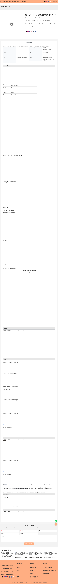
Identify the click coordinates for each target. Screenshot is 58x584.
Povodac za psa (23, 6)
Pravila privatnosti (46, 582)
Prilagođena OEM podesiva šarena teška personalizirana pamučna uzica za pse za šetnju (7, 556)
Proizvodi (6, 6)
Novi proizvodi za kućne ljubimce (14, 6)
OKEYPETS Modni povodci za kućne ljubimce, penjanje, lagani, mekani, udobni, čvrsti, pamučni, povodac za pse (35, 556)
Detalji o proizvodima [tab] (29, 42)
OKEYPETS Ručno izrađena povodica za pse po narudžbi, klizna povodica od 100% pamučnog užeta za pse (49, 556)
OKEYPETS (2, 6)
